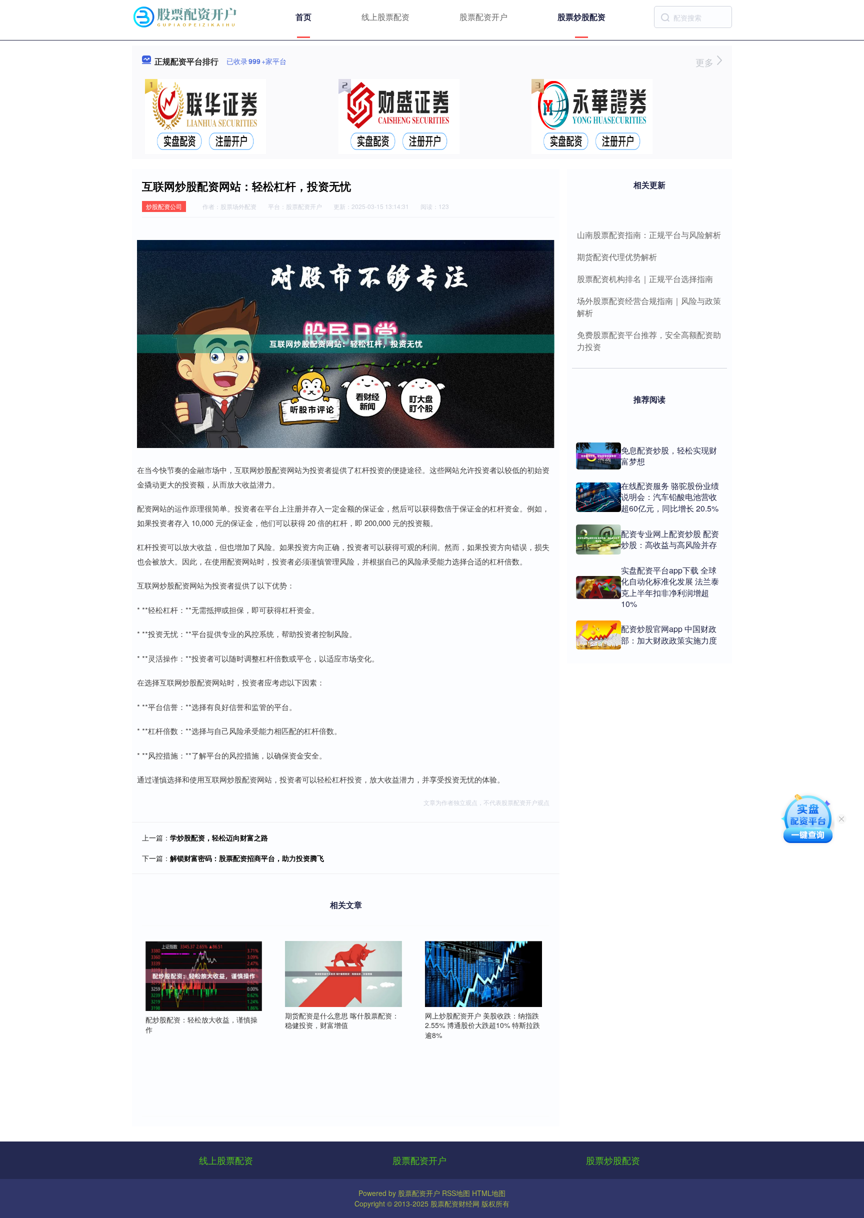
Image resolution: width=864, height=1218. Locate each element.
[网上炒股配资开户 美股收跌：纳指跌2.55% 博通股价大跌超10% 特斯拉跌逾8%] (483, 973)
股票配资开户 (484, 16)
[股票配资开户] (186, 16)
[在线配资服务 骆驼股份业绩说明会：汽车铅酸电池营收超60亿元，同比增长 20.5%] (598, 497)
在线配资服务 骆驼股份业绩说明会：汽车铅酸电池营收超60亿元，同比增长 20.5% (670, 497)
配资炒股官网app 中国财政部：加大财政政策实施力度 (669, 634)
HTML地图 (489, 1193)
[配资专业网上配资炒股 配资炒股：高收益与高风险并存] (598, 539)
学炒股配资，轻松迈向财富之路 (219, 837)
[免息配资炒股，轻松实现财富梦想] (598, 456)
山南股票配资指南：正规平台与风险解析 (649, 234)
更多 (706, 62)
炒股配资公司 (164, 206)
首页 (304, 16)
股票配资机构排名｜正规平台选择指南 (645, 278)
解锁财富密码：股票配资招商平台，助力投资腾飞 (247, 858)
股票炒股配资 (582, 16)
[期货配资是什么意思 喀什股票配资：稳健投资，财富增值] (343, 973)
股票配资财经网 (455, 1203)
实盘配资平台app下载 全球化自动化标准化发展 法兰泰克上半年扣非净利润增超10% (670, 587)
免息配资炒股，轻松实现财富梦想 (669, 455)
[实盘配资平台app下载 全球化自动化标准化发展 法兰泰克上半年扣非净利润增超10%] (598, 587)
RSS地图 (456, 1193)
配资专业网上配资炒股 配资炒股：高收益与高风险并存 (670, 539)
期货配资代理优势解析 (617, 256)
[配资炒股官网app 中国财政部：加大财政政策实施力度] (598, 635)
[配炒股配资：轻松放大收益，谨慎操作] (204, 975)
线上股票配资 (386, 16)
